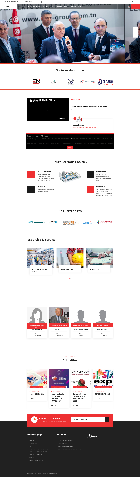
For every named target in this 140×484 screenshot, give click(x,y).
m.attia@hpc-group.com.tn (39, 333)
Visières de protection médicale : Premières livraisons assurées (103, 399)
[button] (135, 2)
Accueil (23, 6)
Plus (69, 147)
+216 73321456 (60, 335)
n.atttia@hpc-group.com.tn (104, 333)
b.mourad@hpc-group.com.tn (60, 333)
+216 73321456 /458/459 (11, 2)
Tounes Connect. (42, 474)
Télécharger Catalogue (76, 6)
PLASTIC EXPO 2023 (81, 394)
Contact (66, 6)
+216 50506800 (39, 335)
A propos (29, 6)
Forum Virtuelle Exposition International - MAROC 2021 (36, 398)
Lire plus (32, 405)
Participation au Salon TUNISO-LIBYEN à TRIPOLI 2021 (58, 398)
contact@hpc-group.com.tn (44, 2)
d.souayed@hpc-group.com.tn (82, 333)
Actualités (122, 2)
